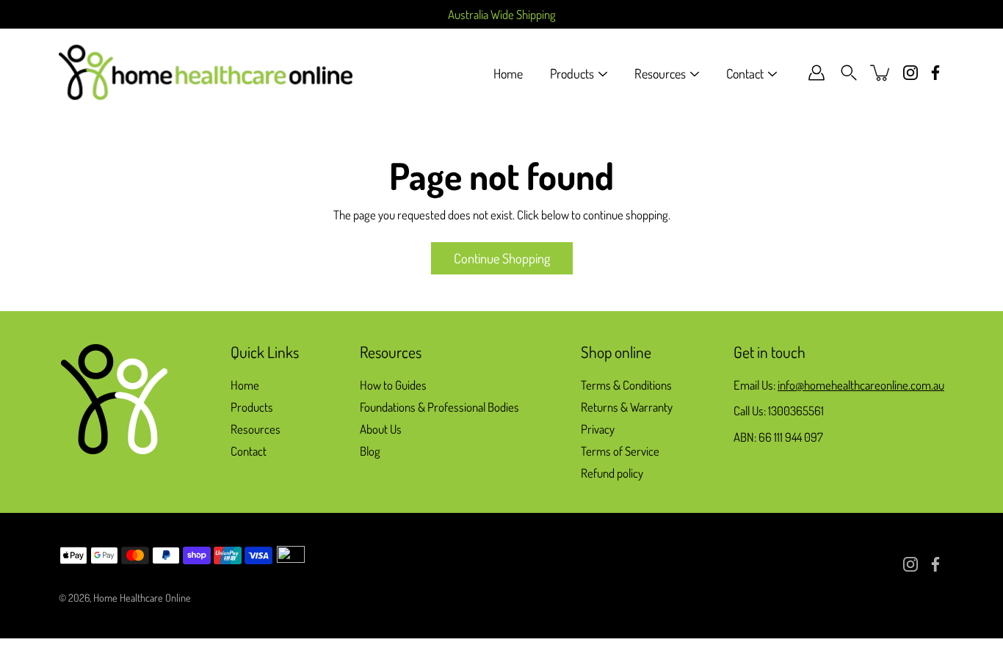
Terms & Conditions (626, 385)
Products (572, 73)
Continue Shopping (502, 257)
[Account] (816, 72)
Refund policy (612, 473)
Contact (745, 73)
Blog (370, 451)
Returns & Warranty (627, 407)
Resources (660, 73)
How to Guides (393, 385)
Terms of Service (620, 451)
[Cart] (881, 72)
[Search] (849, 72)
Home (508, 73)
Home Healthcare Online (142, 597)
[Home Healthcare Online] (205, 72)
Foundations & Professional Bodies (439, 407)
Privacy (598, 429)
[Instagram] (910, 72)
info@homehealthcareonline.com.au (861, 385)
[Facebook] (935, 72)
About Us (381, 429)
